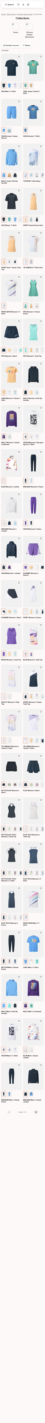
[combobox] (11, 45)
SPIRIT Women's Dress (32, 617)
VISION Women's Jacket (10, 573)
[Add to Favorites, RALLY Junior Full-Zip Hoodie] (19, 146)
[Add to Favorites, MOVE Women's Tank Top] (19, 625)
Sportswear (11, 14)
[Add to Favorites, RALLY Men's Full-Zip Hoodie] (19, 977)
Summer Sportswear (24, 14)
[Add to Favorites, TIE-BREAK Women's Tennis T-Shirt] (41, 712)
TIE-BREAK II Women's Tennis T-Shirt (10, 747)
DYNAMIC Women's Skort (11, 617)
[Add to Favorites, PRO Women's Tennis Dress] (41, 277)
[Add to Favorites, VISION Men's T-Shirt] (19, 1021)
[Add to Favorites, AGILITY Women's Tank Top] (19, 667)
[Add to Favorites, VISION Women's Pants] (41, 494)
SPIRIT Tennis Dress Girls (33, 225)
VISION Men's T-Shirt (9, 1056)
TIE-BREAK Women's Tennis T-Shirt (31, 747)
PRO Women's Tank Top (32, 356)
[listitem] (3, 85)
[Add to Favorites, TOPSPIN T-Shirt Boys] (41, 146)
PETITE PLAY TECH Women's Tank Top (8, 836)
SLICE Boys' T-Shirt (8, 225)
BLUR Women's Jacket (10, 487)
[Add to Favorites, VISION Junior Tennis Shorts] (19, 102)
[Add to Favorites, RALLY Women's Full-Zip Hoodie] (41, 364)
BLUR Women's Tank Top (32, 660)
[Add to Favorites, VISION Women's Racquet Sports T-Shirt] (41, 408)
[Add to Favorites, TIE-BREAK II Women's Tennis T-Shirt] (19, 712)
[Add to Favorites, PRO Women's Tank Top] (41, 321)
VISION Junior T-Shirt (31, 136)
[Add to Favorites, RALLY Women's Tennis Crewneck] (19, 408)
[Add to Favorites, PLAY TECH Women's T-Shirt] (41, 844)
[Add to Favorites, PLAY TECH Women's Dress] (19, 888)
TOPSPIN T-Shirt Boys (31, 181)
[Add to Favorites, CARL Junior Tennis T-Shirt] (41, 57)
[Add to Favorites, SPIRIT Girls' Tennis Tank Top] (19, 233)
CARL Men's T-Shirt (31, 967)
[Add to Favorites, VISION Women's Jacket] (19, 539)
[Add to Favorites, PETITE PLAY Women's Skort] (19, 756)
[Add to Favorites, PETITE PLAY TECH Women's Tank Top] (19, 800)
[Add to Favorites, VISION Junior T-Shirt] (41, 102)
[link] (18, 4)
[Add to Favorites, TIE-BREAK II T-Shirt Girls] (41, 233)
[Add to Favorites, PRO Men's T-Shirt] (19, 57)
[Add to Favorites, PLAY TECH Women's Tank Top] (41, 800)
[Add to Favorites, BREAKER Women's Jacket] (19, 494)
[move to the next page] (36, 1112)
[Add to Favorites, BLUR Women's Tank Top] (41, 625)
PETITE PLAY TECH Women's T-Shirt (8, 880)
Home (3, 14)
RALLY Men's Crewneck (32, 1011)
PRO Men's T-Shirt (8, 91)
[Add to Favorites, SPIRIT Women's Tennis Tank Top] (41, 667)
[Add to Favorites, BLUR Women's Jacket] (19, 452)
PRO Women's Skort (9, 356)
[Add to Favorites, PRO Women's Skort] (19, 321)
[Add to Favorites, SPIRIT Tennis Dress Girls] (41, 191)
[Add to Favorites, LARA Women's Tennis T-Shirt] (19, 364)
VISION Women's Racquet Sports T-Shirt (33, 443)
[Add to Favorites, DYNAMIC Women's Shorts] (41, 539)
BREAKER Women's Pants (33, 487)
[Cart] (28, 4)
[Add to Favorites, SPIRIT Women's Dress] (41, 583)
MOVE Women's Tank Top (11, 660)
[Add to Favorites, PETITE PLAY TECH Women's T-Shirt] (19, 844)
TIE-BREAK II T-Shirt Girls (33, 267)
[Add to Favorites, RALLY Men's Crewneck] (41, 977)
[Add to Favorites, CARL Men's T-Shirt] (41, 933)
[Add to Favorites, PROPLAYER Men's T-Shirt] (41, 888)
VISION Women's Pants (32, 529)
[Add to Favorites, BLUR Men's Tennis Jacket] (41, 1021)
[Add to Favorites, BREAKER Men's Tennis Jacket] (41, 1065)
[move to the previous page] (9, 1112)
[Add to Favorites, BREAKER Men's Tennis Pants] (19, 1065)
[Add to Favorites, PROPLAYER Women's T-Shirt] (19, 277)
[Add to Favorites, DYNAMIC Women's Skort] (19, 583)
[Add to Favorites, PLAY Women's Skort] (41, 756)
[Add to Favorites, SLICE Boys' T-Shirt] (19, 191)
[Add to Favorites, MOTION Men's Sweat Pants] (19, 933)
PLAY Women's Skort (31, 790)
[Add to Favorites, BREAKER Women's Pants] (41, 452)
